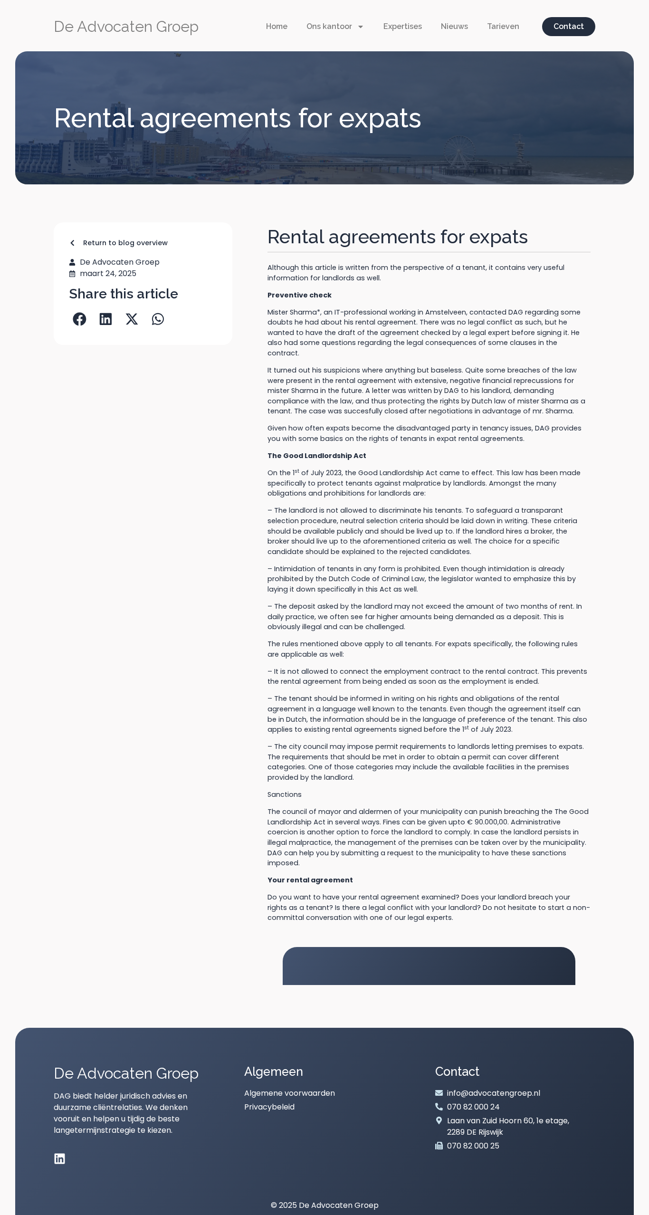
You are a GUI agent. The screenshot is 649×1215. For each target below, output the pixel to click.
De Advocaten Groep (126, 26)
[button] (79, 319)
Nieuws (454, 26)
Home (276, 26)
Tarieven (503, 26)
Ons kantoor (329, 26)
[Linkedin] (60, 1159)
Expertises (402, 26)
